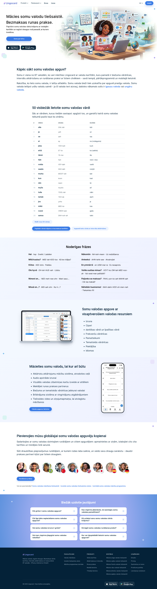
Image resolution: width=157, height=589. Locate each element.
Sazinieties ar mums (137, 564)
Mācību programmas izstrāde (73, 564)
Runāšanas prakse (25, 479)
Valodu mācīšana (69, 558)
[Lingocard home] (10, 3)
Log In (149, 3)
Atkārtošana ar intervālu (95, 561)
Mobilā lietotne (92, 567)
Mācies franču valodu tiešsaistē (116, 564)
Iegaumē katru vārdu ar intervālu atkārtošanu (90, 229)
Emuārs (133, 558)
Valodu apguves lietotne (40, 409)
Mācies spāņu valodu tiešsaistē (116, 561)
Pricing (133, 561)
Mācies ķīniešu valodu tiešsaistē (117, 571)
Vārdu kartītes (91, 558)
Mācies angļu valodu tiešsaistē (116, 558)
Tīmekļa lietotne (92, 571)
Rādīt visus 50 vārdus (42, 222)
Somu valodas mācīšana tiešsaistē (45, 486)
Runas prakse (91, 564)
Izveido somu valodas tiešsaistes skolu (76, 486)
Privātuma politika (137, 567)
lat (140, 3)
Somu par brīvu (19, 39)
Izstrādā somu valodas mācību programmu (109, 486)
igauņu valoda (112, 86)
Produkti (24, 3)
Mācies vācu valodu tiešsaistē (116, 567)
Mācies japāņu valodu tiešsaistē (116, 574)
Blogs (46, 3)
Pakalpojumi (35, 3)
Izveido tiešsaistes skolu (72, 561)
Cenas (53, 3)
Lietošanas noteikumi (138, 571)
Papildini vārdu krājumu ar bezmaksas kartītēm (51, 229)
